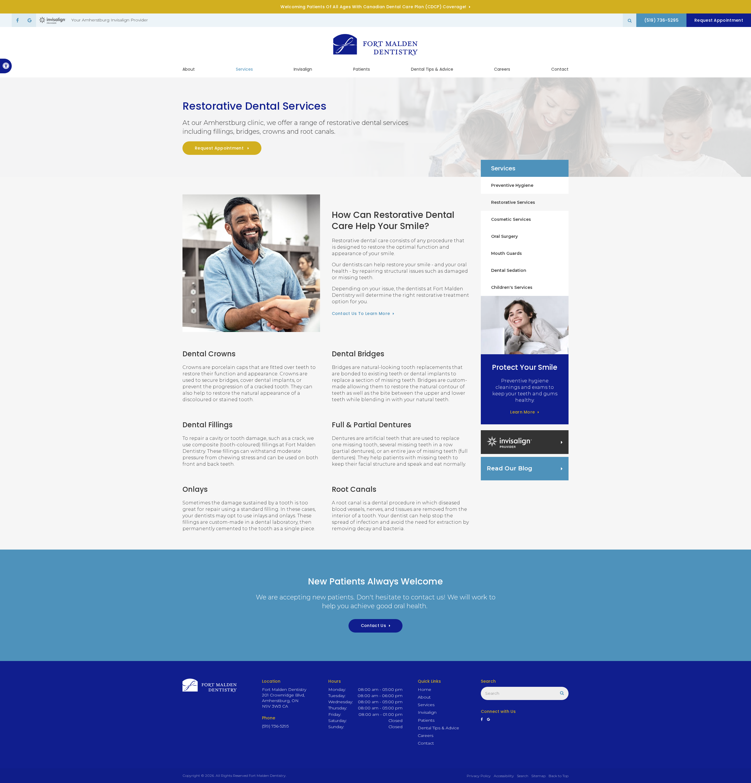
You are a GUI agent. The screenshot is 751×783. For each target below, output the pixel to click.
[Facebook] (17, 20)
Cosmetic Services (511, 219)
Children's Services (511, 287)
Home (424, 689)
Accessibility (504, 776)
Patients (361, 69)
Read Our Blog (509, 468)
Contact (560, 69)
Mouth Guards (506, 253)
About (188, 69)
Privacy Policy (479, 776)
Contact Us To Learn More (361, 313)
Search (522, 776)
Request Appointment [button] (718, 20)
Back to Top (559, 776)
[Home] (375, 44)
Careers (502, 69)
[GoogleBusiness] (29, 20)
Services (244, 69)
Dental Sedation (508, 270)
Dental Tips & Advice (432, 69)
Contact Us (373, 625)
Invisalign (303, 69)
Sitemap (538, 776)
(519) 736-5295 (661, 20)
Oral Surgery (504, 236)
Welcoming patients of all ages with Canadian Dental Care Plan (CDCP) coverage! (373, 7)
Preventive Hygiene (512, 185)
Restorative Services (513, 202)
